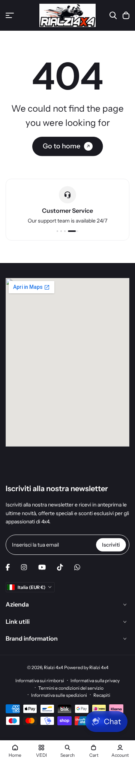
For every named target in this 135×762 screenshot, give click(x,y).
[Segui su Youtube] (42, 567)
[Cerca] (113, 15)
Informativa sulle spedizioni (59, 695)
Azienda (17, 604)
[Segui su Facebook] (8, 567)
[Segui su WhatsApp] (77, 567)
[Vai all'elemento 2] (61, 231)
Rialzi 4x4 (53, 667)
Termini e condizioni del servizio (71, 688)
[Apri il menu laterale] (10, 15)
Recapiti (101, 695)
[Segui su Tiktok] (60, 567)
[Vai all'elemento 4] (73, 231)
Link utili (18, 621)
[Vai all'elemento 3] (65, 231)
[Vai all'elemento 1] (57, 231)
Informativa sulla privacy (95, 680)
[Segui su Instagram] (24, 567)
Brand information (32, 638)
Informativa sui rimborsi (39, 680)
